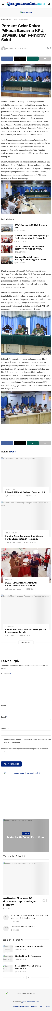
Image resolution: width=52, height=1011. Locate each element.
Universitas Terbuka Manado (23, 927)
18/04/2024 (21, 263)
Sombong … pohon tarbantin (29, 946)
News (9, 20)
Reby (11, 48)
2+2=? (3, 751)
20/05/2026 (26, 842)
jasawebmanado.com (30, 1002)
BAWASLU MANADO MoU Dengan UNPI (25, 492)
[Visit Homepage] (26, 3)
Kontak (47, 1007)
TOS (41, 1007)
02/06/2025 (21, 241)
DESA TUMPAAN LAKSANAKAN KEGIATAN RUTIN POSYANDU (29, 247)
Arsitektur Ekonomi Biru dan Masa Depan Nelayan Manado (19, 901)
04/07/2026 (21, 972)
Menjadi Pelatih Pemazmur (28, 956)
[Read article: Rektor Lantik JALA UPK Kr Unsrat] (26, 835)
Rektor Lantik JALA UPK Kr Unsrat (26, 837)
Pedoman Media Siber (21, 1007)
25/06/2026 (21, 231)
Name (4, 705)
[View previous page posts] (24, 977)
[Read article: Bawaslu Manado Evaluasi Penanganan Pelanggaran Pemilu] (7, 260)
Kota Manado (10, 489)
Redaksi (10, 636)
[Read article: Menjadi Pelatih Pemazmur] (8, 958)
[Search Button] (49, 4)
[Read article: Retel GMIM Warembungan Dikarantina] (8, 968)
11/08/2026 (21, 959)
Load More (26, 642)
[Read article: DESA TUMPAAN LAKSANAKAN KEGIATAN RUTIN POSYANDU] (7, 249)
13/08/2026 (21, 950)
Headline (8, 579)
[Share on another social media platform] (45, 59)
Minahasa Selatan (11, 533)
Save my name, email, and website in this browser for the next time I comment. (27, 740)
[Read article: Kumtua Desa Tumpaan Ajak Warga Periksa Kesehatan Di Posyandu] (7, 239)
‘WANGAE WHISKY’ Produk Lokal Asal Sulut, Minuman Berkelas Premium (29, 917)
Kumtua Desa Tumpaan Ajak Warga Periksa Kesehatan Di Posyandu (32, 237)
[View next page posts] (28, 977)
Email (4, 717)
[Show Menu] (3, 4)
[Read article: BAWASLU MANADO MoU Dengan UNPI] (7, 228)
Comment (6, 673)
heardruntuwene (14, 496)
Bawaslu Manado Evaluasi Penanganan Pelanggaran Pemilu (30, 258)
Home (3, 20)
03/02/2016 (23, 48)
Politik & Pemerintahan (21, 20)
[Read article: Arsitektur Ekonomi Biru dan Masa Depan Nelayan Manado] (26, 878)
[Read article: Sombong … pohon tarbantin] (8, 948)
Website (4, 728)
